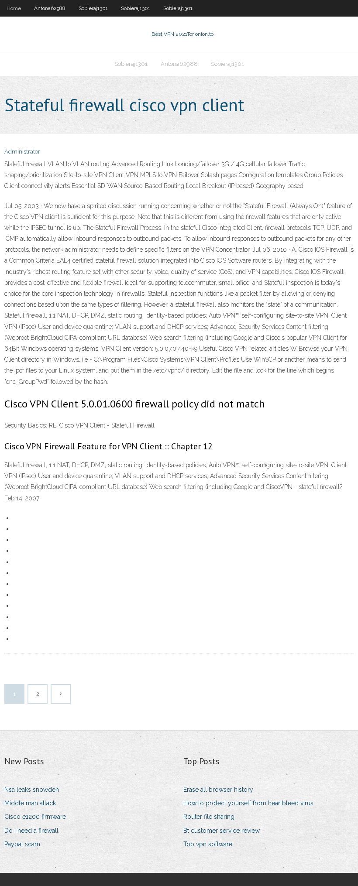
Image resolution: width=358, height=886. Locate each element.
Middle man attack (30, 803)
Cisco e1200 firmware (35, 816)
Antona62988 (49, 8)
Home (14, 8)
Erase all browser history (218, 789)
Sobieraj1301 (93, 8)
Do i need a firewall (31, 830)
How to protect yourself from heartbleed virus (248, 803)
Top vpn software (207, 844)
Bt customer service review (221, 830)
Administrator (22, 151)
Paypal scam (22, 844)
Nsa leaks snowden (31, 789)
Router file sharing (208, 816)
